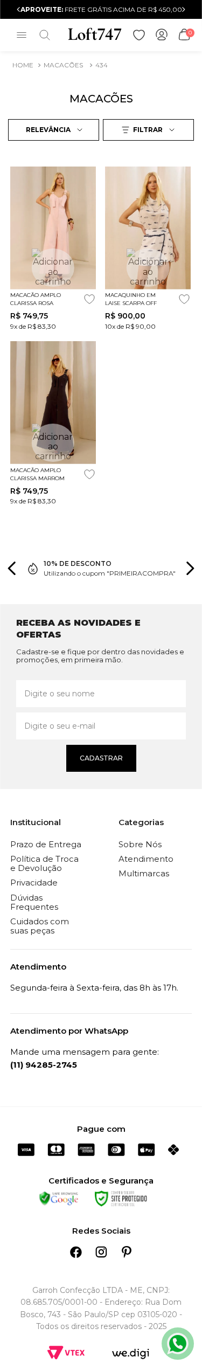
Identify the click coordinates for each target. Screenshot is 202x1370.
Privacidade (34, 882)
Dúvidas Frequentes (34, 902)
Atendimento (146, 859)
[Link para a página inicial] (23, 65)
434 (101, 65)
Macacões (63, 65)
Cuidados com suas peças (39, 926)
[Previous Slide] (18, 9)
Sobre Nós (140, 844)
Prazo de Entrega (45, 844)
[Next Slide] (183, 9)
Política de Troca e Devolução (44, 863)
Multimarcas (144, 873)
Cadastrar (101, 758)
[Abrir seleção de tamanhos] (53, 267)
